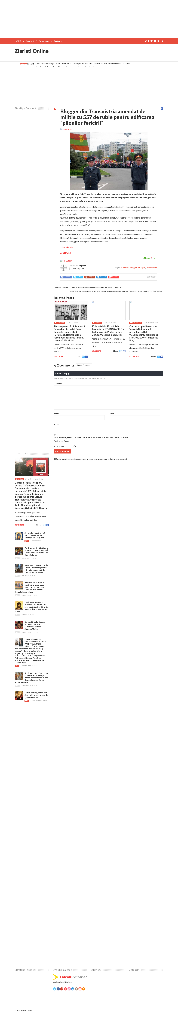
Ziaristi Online (32, 51)
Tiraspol (141, 267)
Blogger (133, 267)
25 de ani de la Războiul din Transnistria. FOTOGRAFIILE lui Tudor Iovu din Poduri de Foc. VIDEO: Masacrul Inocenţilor (108, 330)
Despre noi (44, 41)
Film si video (136, 323)
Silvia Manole (66, 247)
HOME (18, 41)
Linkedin (103, 277)
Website (58, 424)
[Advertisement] (89, 18)
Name (57, 413)
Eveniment (60, 323)
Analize (20, 479)
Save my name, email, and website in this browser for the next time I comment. (92, 438)
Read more (58, 357)
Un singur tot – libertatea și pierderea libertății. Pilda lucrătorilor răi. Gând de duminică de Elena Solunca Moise (31, 677)
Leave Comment (84, 365)
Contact (30, 41)
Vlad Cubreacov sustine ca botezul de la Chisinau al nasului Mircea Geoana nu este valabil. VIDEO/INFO (115, 291)
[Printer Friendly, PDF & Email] (149, 258)
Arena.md (124, 267)
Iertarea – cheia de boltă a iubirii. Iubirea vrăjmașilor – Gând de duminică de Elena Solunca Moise (36, 568)
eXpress (82, 265)
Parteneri (58, 41)
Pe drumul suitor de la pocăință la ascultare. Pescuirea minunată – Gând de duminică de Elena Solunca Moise (29, 587)
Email (113, 413)
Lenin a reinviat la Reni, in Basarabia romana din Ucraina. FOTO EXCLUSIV (88, 287)
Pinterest (114, 277)
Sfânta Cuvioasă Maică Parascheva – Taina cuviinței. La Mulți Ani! (34, 535)
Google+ (91, 277)
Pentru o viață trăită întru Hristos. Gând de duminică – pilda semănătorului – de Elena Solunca (36, 551)
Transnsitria (151, 267)
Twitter (79, 277)
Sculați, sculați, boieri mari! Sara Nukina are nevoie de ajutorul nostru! (36, 694)
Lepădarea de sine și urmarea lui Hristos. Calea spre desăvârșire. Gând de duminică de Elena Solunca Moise (83, 63)
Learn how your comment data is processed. (107, 459)
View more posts (77, 269)
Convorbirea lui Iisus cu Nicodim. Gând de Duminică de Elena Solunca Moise (34, 625)
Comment (59, 383)
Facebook (67, 277)
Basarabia (97, 323)
